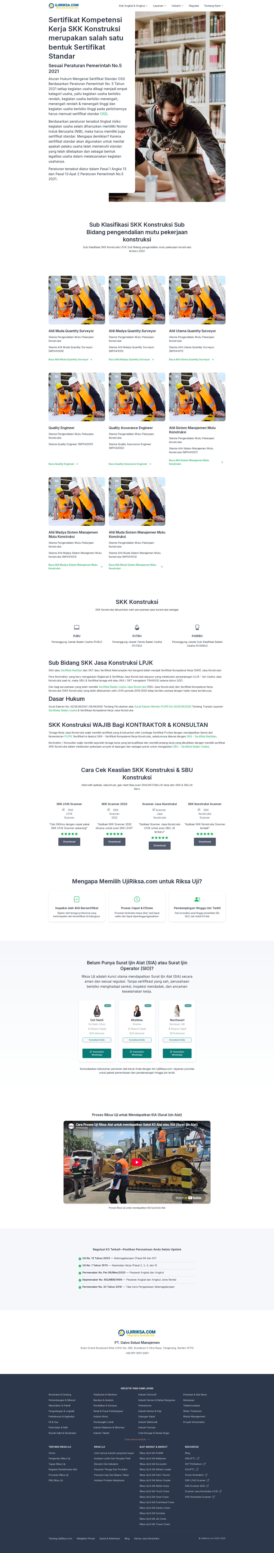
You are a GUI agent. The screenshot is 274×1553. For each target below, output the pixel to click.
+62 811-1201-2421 (137, 1353)
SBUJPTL (190, 1458)
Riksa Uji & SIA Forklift (151, 1453)
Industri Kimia (100, 1416)
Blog (187, 1453)
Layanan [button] (158, 5)
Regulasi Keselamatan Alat (63, 1469)
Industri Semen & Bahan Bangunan (156, 1400)
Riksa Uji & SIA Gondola (152, 1513)
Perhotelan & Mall (58, 1427)
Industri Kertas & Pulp (149, 1411)
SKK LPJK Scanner (195, 1480)
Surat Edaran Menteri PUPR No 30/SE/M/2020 (162, 706)
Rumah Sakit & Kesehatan (62, 1433)
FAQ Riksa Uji (56, 1480)
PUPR (68, 736)
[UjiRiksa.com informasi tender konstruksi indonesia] (64, 6)
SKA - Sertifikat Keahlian (201, 736)
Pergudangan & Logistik (61, 1411)
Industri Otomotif (147, 1394)
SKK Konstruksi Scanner (198, 1496)
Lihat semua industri (135, 1439)
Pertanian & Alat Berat (195, 1394)
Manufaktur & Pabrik (60, 1405)
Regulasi (194, 5)
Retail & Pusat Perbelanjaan (108, 1411)
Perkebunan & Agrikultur (62, 1416)
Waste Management (194, 1416)
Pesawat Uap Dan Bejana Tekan (111, 1474)
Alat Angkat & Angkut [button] (132, 5)
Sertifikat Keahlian (71, 670)
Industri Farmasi (146, 1427)
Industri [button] (176, 5)
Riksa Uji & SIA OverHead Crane (157, 1502)
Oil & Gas (53, 1422)
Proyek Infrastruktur (194, 1422)
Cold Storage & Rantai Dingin (153, 1433)
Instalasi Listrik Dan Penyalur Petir (112, 1458)
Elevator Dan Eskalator (106, 1463)
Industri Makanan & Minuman (108, 1427)
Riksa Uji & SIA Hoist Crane (154, 1496)
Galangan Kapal (146, 1416)
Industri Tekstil (101, 1433)
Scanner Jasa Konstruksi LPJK (202, 1491)
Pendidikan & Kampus (105, 1405)
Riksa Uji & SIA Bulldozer (153, 1458)
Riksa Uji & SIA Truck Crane (154, 1491)
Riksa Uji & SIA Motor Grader (155, 1480)
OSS (103, 114)
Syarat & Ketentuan (109, 1538)
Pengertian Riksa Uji (59, 1458)
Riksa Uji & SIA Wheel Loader (155, 1469)
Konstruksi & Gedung (60, 1394)
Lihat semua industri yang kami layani (114, 1453)
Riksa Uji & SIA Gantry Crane (155, 1507)
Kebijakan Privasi (86, 1538)
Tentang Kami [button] (212, 5)
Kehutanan (188, 1400)
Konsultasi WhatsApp (98, 1053)
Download (69, 841)
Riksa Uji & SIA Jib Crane (153, 1518)
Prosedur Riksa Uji (58, 1474)
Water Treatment (192, 1411)
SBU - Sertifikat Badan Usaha (191, 746)
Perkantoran (144, 1405)
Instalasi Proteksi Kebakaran (109, 1480)
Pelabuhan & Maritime (105, 1394)
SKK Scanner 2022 (195, 1485)
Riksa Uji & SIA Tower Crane (155, 1524)
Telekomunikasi (191, 1405)
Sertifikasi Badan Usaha (63, 710)
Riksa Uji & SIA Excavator (153, 1463)
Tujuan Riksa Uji (57, 1463)
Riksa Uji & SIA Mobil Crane (154, 1485)
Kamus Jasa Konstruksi (146, 1538)
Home (52, 1453)
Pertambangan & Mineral (62, 1400)
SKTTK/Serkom (194, 1463)
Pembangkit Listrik (103, 1422)
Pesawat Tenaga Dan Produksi (110, 1469)
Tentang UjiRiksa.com (60, 1538)
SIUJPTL (190, 1469)
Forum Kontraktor (194, 1474)
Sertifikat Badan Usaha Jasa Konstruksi (122, 686)
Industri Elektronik (147, 1422)
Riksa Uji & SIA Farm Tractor (155, 1474)
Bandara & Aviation (103, 1400)
